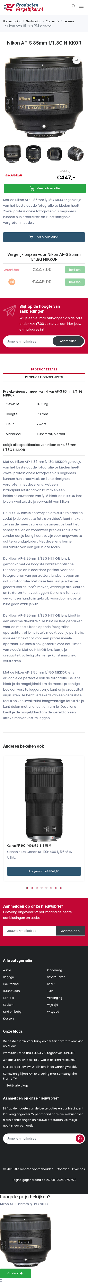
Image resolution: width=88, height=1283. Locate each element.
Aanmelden (68, 341)
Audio (7, 970)
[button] (26, 888)
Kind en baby (12, 1012)
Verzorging (54, 998)
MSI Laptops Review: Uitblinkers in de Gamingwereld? (40, 1067)
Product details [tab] (44, 369)
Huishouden (11, 991)
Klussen (8, 1019)
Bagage (8, 977)
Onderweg (54, 970)
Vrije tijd (52, 1005)
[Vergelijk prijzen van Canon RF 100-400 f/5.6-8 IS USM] (44, 800)
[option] (12, 154)
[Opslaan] (80, 1138)
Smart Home (56, 977)
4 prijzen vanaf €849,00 (44, 871)
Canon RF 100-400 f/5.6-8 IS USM (29, 845)
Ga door (13, 1273)
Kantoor (8, 998)
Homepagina (12, 21)
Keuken (8, 1005)
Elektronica (33, 21)
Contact (63, 1169)
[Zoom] (76, 60)
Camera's (53, 21)
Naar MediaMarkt (46, 237)
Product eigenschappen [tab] (44, 377)
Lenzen (69, 21)
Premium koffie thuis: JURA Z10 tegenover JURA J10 (38, 1053)
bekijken (75, 270)
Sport (51, 984)
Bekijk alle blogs (17, 1085)
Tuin (50, 991)
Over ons (78, 1169)
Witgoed (53, 1012)
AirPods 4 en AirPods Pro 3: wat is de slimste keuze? (39, 1060)
